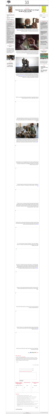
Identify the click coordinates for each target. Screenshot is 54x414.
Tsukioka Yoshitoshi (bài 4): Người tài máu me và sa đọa (23, 402)
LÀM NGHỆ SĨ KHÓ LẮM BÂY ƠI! (10, 25)
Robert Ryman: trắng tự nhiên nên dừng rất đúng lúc (23, 397)
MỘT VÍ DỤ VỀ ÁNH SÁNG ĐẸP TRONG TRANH (10, 34)
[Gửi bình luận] (36, 352)
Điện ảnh (23, 5)
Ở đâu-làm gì (34, 5)
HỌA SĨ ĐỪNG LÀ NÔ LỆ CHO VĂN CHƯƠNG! (10, 37)
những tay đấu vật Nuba (22, 75)
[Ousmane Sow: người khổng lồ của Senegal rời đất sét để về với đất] (10, 60)
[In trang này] (38, 352)
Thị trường (30, 5)
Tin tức (10, 5)
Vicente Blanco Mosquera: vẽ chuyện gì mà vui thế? (23, 395)
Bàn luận (41, 5)
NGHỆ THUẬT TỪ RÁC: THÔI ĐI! (10, 66)
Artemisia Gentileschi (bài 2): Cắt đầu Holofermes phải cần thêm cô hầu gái (25, 404)
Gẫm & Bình (16, 5)
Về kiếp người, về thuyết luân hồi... (35, 383)
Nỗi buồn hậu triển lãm (27, 382)
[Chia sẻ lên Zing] (35, 352)
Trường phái (37, 5)
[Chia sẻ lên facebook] (30, 352)
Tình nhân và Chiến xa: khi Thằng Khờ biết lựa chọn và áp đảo (10, 15)
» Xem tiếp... (36, 407)
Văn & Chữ (47, 5)
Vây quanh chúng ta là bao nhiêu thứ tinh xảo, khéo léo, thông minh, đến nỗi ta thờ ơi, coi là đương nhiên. (44, 62)
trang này (37, 224)
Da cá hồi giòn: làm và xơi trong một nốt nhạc (10, 23)
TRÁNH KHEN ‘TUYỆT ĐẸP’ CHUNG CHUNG (10, 32)
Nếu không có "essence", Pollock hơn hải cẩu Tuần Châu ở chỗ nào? (19, 383)
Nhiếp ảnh (20, 5)
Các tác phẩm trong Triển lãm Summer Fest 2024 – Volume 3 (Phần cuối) (10, 42)
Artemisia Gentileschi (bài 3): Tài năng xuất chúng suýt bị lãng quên (25, 403)
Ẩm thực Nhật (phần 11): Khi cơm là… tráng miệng (10, 19)
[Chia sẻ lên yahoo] (33, 352)
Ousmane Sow (18, 29)
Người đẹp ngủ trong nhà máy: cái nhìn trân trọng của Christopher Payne (44, 51)
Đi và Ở (8, 5)
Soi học (44, 5)
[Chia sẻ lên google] (32, 352)
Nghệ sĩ (13, 5)
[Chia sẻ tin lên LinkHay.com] (34, 352)
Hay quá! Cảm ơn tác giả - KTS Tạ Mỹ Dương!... (44, 43)
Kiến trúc (27, 5)
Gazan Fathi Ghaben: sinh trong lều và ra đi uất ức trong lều (24, 396)
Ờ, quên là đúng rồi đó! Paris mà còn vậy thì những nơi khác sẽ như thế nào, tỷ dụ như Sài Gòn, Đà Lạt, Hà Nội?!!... (44, 25)
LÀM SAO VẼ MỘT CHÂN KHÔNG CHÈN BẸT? (10, 39)
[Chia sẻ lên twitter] (31, 352)
